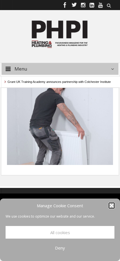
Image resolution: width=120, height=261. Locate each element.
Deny (60, 248)
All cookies (60, 232)
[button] (111, 205)
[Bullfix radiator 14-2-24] (60, 126)
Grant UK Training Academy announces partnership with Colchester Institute (58, 81)
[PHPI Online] (60, 34)
